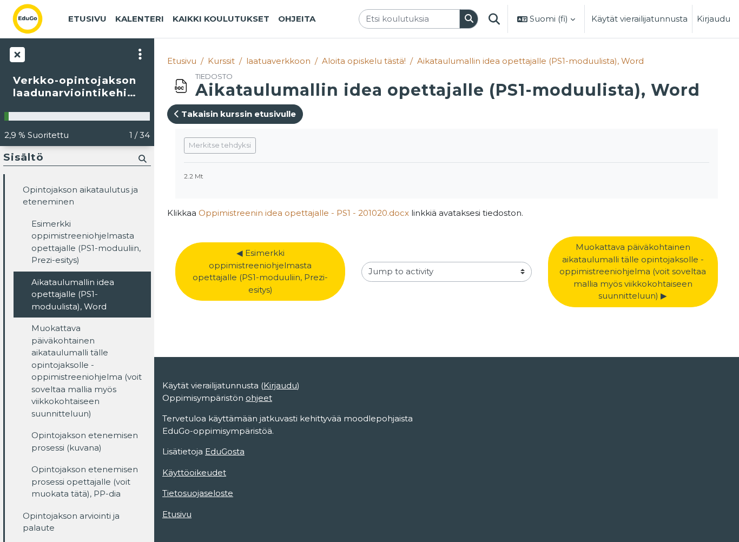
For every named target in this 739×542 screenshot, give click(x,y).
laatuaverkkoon (278, 61)
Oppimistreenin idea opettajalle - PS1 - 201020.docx (304, 213)
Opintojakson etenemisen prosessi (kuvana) (84, 441)
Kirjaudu (713, 19)
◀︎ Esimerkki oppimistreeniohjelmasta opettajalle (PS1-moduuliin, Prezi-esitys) (260, 271)
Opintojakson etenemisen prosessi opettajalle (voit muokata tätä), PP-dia (84, 481)
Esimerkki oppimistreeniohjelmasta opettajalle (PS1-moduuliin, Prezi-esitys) (86, 242)
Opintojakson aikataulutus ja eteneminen (80, 195)
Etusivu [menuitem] (87, 19)
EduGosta (225, 451)
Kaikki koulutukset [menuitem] (221, 19)
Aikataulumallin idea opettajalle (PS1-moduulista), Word (530, 61)
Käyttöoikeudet (194, 472)
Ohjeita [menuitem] (296, 19)
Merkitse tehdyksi (220, 145)
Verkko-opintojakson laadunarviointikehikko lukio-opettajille (77, 87)
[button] (494, 19)
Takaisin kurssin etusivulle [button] (237, 114)
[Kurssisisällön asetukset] (140, 54)
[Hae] (469, 19)
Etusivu (181, 61)
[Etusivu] (36, 19)
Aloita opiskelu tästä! (364, 61)
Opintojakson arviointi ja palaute (71, 522)
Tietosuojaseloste (197, 493)
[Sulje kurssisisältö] (16, 54)
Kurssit (221, 61)
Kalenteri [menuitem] (139, 19)
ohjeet (259, 398)
